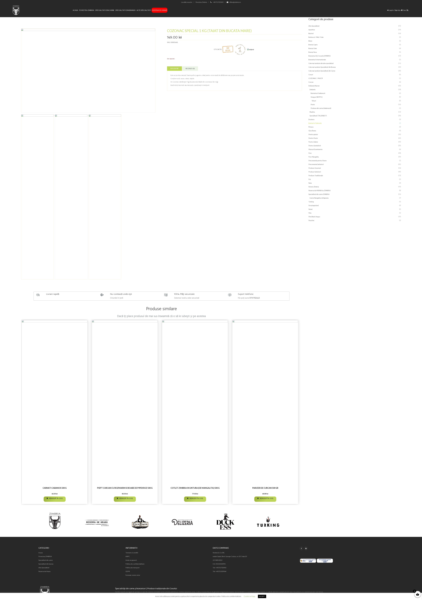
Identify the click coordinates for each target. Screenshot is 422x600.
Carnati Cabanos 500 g (55, 488)
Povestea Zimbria (201, 2)
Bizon (310, 41)
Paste (313, 104)
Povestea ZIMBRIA (45, 556)
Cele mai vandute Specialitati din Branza (322, 67)
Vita (309, 213)
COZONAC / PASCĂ (315, 78)
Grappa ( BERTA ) (317, 97)
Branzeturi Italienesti (318, 93)
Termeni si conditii (132, 553)
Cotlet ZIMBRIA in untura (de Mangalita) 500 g (195, 488)
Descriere (174, 68)
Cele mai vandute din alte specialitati (321, 63)
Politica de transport (133, 568)
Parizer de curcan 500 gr (265, 488)
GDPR (128, 571)
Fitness (311, 127)
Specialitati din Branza (125, 10)
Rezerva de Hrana (44, 571)
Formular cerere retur (133, 575)
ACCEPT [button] (262, 596)
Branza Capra (312, 45)
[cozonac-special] (88, 71)
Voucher (311, 220)
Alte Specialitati (144, 10)
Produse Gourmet (314, 168)
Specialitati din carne (45, 560)
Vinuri (314, 101)
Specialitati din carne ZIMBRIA (318, 194)
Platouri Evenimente (315, 149)
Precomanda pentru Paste (317, 160)
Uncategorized (313, 205)
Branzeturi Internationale (317, 59)
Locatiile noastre (186, 2)
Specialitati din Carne (104, 10)
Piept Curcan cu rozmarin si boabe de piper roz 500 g (125, 488)
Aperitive (311, 30)
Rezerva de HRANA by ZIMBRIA (319, 190)
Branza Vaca (312, 52)
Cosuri (310, 74)
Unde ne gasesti (131, 560)
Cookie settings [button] (249, 596)
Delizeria (312, 89)
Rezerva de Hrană (159, 10)
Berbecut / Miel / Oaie (316, 37)
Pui (309, 179)
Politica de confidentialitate (135, 564)
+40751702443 (218, 2)
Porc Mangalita (313, 157)
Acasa (75, 10)
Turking (311, 202)
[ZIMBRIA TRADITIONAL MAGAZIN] (16, 10)
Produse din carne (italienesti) (321, 108)
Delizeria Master (314, 86)
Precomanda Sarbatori (316, 164)
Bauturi (311, 33)
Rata (310, 183)
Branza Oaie (312, 48)
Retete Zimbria (313, 187)
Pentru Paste (313, 138)
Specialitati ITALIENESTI (318, 116)
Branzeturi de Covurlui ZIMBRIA (319, 56)
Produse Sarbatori (314, 172)
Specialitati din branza (45, 564)
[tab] (174, 68)
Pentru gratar (313, 134)
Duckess (311, 119)
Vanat (310, 209)
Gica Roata (312, 131)
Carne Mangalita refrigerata (319, 198)
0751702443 (254, 298)
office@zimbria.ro (235, 2)
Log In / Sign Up (394, 10)
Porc (310, 153)
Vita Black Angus (314, 217)
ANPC (128, 556)
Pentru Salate (313, 142)
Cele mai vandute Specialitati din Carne (321, 71)
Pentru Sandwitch (314, 146)
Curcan (310, 82)
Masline (312, 112)
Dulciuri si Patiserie (315, 123)
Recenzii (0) (190, 68)
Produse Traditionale (315, 175)
